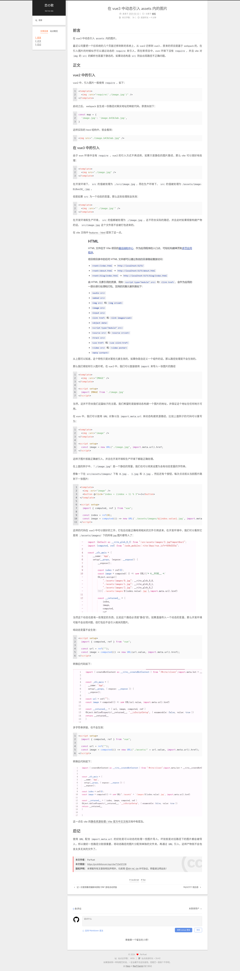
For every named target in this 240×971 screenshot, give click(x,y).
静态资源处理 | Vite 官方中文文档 (109, 822)
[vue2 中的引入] (200, 75)
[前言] (200, 30)
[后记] (200, 831)
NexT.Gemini (138, 966)
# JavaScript (134, 880)
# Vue (143, 880)
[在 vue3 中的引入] (200, 147)
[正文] (200, 65)
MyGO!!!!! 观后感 (191, 887)
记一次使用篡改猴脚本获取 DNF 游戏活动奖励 (96, 887)
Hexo (128, 966)
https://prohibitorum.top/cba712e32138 (106, 864)
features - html (97, 233)
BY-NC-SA (133, 869)
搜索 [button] (40, 20)
